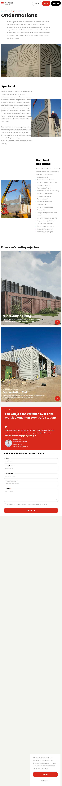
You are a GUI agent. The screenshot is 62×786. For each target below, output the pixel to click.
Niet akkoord (45, 781)
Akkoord (45, 774)
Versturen (30, 510)
